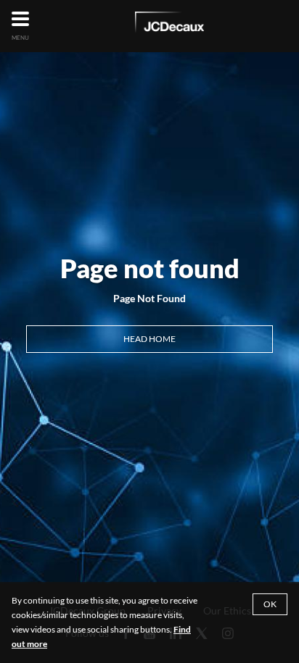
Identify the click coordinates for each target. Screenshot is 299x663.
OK (270, 604)
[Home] (169, 25)
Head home (149, 338)
